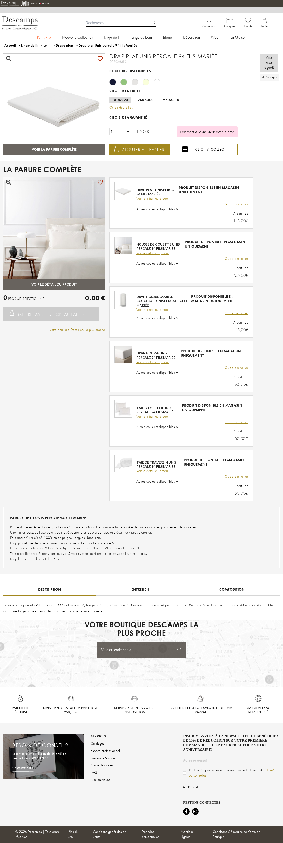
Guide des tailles (236, 204)
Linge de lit (29, 45)
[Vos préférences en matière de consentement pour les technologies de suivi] (275, 835)
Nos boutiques (100, 779)
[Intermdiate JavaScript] (186, 811)
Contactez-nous (22, 767)
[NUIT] (114, 82)
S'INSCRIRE (191, 787)
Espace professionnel (105, 750)
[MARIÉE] (159, 82)
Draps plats (65, 45)
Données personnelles (150, 834)
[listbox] (120, 131)
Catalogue (98, 743)
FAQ (94, 772)
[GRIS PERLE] (137, 82)
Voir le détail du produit (152, 198)
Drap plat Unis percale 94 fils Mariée (107, 45)
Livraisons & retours (104, 758)
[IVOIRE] (148, 82)
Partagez (271, 77)
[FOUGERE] (126, 82)
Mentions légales (187, 834)
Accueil (10, 45)
